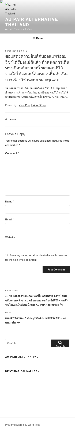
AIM (25, 51)
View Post (24, 105)
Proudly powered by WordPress (22, 424)
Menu (39, 38)
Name (9, 201)
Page (13, 119)
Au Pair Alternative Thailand (31, 21)
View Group (39, 105)
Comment (12, 153)
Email (9, 219)
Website (10, 237)
